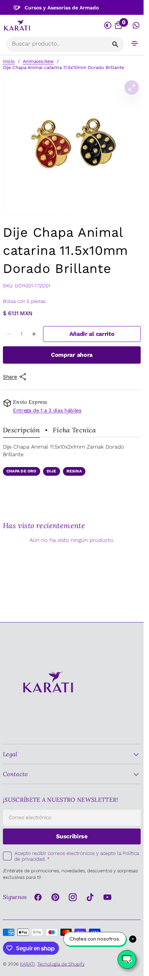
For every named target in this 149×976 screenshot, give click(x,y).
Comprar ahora (72, 354)
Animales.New (38, 61)
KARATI (27, 964)
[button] (134, 43)
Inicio (9, 61)
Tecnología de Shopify (61, 964)
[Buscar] (115, 44)
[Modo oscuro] (108, 25)
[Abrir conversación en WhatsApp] (136, 25)
